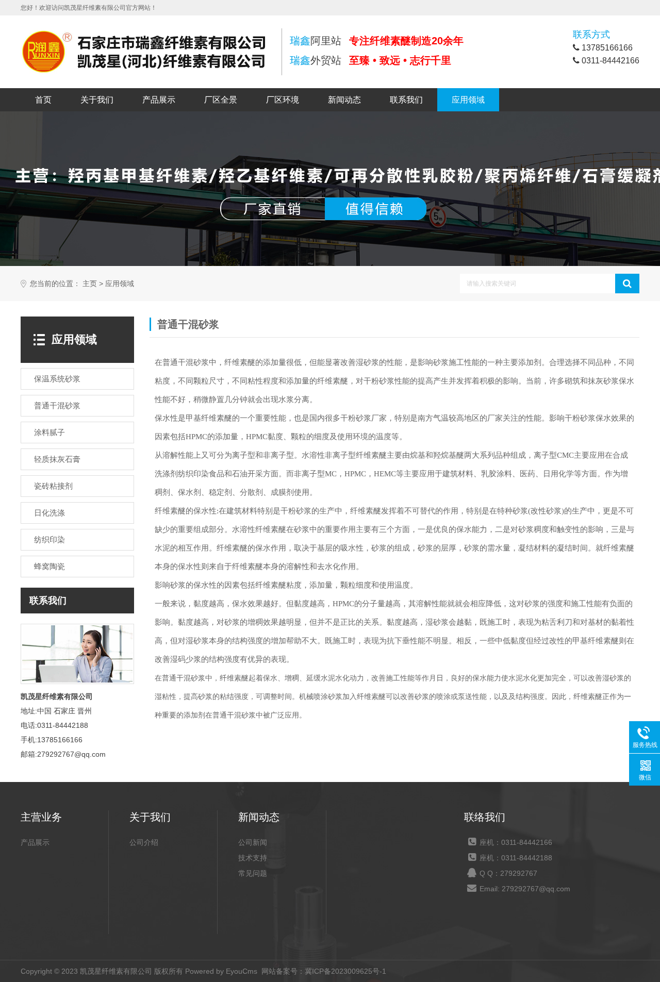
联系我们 (406, 99)
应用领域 (468, 99)
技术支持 (252, 858)
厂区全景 (220, 99)
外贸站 (315, 60)
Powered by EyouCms (220, 971)
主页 (89, 284)
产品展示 (158, 99)
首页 (43, 99)
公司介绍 (143, 842)
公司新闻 (252, 842)
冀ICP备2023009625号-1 (345, 971)
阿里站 (315, 40)
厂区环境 (282, 99)
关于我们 (96, 99)
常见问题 (252, 873)
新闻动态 (344, 99)
